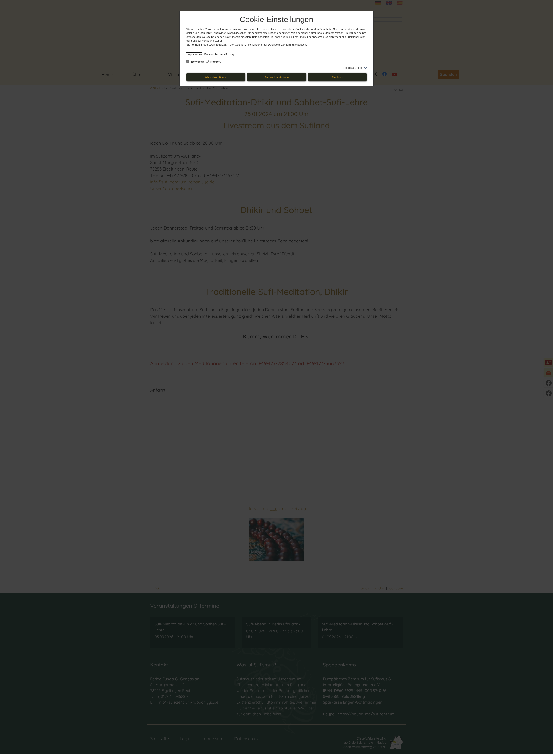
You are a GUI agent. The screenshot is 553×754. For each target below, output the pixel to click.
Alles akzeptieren (215, 77)
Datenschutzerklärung (219, 54)
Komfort (215, 61)
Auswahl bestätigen (276, 77)
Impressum (194, 54)
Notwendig (198, 61)
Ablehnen (337, 77)
